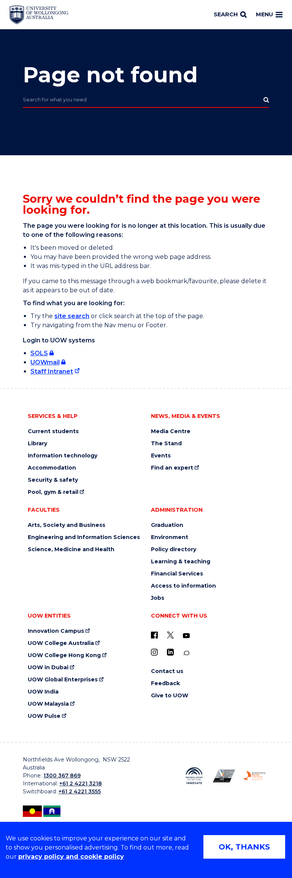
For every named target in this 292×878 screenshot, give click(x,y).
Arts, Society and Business (66, 525)
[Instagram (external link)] (154, 652)
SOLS (39, 353)
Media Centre (170, 431)
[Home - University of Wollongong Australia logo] (39, 14)
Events (161, 455)
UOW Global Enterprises (63, 679)
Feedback (165, 683)
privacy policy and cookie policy (71, 856)
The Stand (166, 443)
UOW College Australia (61, 643)
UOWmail (45, 362)
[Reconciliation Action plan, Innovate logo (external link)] (194, 776)
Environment (169, 537)
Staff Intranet (51, 371)
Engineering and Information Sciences (84, 537)
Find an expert (172, 468)
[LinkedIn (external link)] (170, 652)
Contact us (167, 671)
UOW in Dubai (48, 667)
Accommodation (52, 468)
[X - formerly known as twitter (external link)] (170, 635)
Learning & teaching (180, 561)
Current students (53, 431)
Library (37, 443)
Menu (264, 14)
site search (71, 316)
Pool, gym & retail (53, 492)
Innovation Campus (56, 631)
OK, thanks (244, 846)
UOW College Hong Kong (64, 655)
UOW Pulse (44, 716)
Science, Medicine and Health (71, 549)
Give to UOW (169, 695)
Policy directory (173, 549)
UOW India (43, 692)
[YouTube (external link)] (186, 635)
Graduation (167, 525)
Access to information (183, 586)
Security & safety (53, 480)
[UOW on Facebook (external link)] (154, 635)
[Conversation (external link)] (186, 653)
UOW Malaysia (48, 704)
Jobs (157, 598)
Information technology (62, 455)
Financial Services (177, 574)
